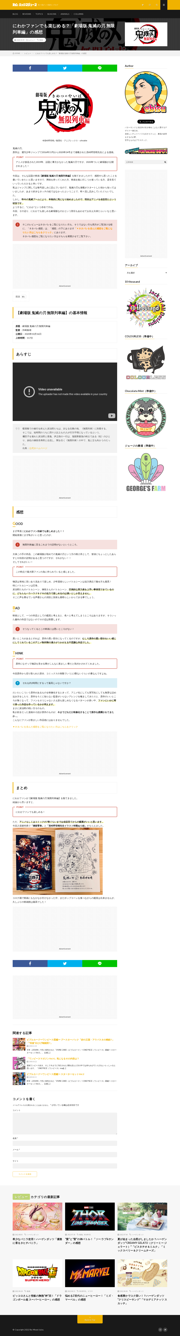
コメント (17, 1110)
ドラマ (90, 1291)
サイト (16, 1161)
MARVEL (87, 1234)
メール (16, 1150)
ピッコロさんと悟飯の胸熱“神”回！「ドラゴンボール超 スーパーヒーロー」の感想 (37, 1297)
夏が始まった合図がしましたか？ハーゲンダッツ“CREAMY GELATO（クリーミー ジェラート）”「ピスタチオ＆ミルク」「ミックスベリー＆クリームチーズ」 (142, 1244)
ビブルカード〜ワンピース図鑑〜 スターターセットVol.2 (55, 1074)
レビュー (32, 40)
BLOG (15, 14)
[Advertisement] (65, 263)
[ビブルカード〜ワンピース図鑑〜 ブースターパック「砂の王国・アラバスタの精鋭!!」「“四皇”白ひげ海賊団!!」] (19, 1044)
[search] (165, 162)
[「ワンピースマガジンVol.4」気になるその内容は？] (19, 1063)
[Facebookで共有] (30, 68)
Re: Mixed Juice (36, 1330)
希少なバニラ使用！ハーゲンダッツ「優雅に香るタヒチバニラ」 (37, 1240)
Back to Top (90, 1320)
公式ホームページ (38, 448)
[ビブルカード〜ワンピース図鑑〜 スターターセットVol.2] (19, 1078)
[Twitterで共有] (65, 68)
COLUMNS (78, 14)
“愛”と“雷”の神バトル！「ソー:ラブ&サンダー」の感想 (89, 1240)
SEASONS (51, 14)
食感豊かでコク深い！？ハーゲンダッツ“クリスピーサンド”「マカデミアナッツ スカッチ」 (142, 1299)
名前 (15, 1138)
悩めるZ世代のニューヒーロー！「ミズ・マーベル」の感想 (89, 1297)
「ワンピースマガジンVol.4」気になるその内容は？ (53, 1058)
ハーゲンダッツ (33, 1234)
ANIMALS (65, 14)
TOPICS (39, 14)
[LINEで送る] (99, 68)
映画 (41, 40)
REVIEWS (26, 14)
